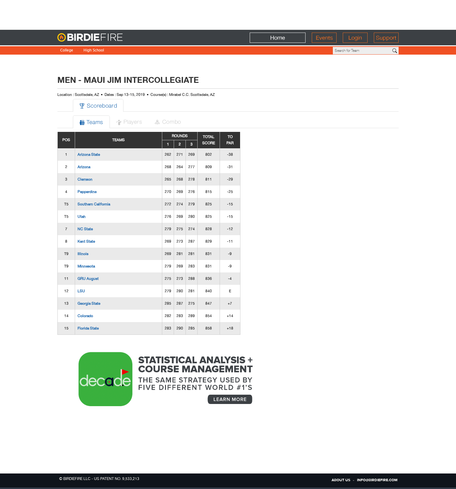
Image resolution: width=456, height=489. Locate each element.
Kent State (86, 241)
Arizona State (89, 154)
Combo (167, 121)
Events (324, 37)
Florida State (88, 328)
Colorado (85, 316)
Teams (91, 122)
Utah (82, 216)
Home (277, 37)
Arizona (84, 167)
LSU (81, 291)
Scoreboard (98, 105)
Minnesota (86, 266)
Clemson (85, 179)
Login (355, 37)
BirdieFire (102, 37)
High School (93, 50)
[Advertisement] (228, 14)
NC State (85, 229)
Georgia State (89, 303)
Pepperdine (87, 192)
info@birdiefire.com (377, 480)
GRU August (88, 278)
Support (386, 37)
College (66, 50)
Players (129, 121)
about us (341, 480)
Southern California (94, 204)
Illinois (83, 254)
